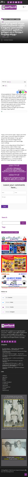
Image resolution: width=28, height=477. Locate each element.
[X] (20, 92)
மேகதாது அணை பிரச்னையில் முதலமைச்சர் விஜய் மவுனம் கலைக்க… (14, 352)
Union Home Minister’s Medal (10, 232)
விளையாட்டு (5, 390)
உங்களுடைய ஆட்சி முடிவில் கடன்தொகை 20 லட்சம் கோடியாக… (14, 356)
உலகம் (4, 380)
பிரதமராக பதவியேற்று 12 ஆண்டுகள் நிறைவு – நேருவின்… (13, 368)
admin (6, 36)
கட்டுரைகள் (5, 383)
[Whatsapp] (23, 92)
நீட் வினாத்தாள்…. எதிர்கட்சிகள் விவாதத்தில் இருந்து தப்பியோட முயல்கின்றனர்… (13, 349)
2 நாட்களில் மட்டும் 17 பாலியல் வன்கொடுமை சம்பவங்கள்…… (13, 359)
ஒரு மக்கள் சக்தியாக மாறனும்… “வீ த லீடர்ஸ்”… (13, 353)
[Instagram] (25, 92)
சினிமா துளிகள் (6, 387)
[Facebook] (17, 92)
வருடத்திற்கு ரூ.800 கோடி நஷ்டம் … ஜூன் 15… (12, 363)
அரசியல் (4, 375)
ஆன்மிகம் (4, 377)
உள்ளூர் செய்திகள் (7, 382)
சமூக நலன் (11, 19)
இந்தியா (5, 19)
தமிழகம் (18, 19)
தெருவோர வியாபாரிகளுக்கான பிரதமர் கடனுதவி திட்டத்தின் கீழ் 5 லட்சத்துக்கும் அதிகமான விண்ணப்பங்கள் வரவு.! (14, 179)
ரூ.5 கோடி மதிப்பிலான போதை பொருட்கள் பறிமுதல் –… (12, 361)
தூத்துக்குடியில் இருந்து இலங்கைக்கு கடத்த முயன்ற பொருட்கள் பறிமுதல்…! (12, 365)
